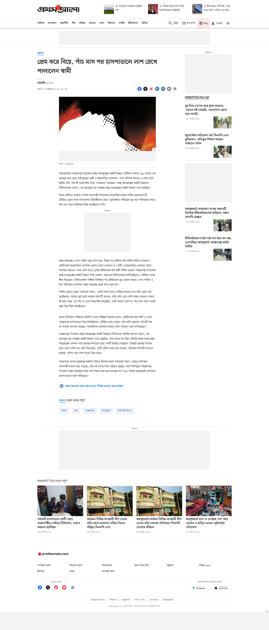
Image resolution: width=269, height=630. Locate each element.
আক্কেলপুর (89, 410)
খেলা (101, 23)
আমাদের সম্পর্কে (98, 600)
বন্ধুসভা (170, 565)
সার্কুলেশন (126, 600)
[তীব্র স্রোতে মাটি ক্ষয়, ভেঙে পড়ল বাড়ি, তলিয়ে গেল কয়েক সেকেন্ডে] (197, 9)
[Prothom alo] (58, 8)
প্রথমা (72, 571)
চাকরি (121, 23)
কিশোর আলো (76, 565)
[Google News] (72, 588)
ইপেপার (40, 571)
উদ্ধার (64, 410)
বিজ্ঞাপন (113, 600)
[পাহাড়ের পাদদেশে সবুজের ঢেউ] (109, 9)
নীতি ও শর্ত (139, 600)
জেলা (40, 53)
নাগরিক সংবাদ (44, 565)
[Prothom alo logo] (52, 555)
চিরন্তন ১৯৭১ (205, 565)
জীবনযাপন (133, 23)
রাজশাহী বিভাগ (125, 410)
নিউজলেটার (168, 600)
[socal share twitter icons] (146, 90)
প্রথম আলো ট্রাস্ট (141, 565)
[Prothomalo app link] (199, 588)
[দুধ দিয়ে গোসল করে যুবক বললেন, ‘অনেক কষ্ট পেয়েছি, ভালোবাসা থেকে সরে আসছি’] (222, 122)
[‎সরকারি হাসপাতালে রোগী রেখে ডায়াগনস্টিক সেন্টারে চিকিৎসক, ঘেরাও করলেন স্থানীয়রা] (60, 501)
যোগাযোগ (153, 600)
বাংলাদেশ (52, 23)
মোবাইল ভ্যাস (108, 571)
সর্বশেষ (41, 23)
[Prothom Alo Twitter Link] (49, 588)
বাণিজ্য (82, 23)
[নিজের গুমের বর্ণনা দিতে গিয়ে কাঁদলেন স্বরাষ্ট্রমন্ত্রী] (153, 9)
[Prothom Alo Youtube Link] (66, 588)
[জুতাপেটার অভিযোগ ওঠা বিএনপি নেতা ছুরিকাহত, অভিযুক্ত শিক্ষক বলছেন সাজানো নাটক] (222, 152)
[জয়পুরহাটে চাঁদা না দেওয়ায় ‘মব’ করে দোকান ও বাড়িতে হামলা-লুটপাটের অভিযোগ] (209, 501)
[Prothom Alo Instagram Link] (58, 588)
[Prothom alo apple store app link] (221, 588)
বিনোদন (111, 23)
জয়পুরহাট (106, 410)
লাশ (76, 410)
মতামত (92, 23)
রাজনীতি (64, 23)
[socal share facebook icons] (140, 90)
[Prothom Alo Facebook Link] (41, 588)
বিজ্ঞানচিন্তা (107, 565)
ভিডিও (145, 23)
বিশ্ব (73, 23)
